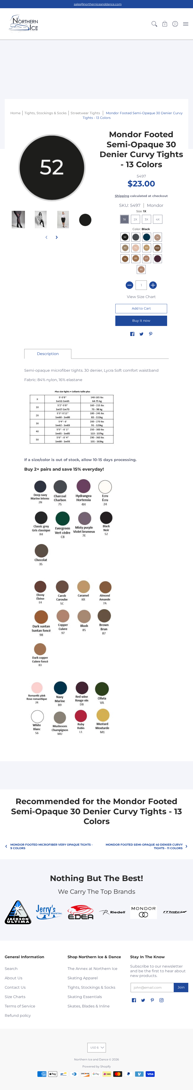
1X (124, 219)
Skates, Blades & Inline (89, 1006)
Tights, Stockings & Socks (91, 987)
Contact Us (15, 987)
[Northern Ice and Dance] (23, 24)
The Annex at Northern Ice (92, 968)
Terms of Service (20, 1006)
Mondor (155, 205)
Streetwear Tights (86, 113)
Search (11, 968)
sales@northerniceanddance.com (98, 4)
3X (146, 219)
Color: (141, 229)
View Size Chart (141, 297)
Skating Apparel (83, 978)
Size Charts (15, 997)
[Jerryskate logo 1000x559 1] (49, 912)
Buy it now (141, 320)
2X (135, 219)
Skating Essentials (85, 997)
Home (15, 113)
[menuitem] (154, 24)
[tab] (47, 354)
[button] (154, 24)
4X (158, 219)
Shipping (122, 196)
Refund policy (18, 1015)
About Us (13, 978)
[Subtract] (129, 285)
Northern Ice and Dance (91, 1059)
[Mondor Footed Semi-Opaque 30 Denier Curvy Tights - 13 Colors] (18, 219)
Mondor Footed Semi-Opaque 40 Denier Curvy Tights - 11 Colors (144, 846)
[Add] (153, 285)
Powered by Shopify (96, 1066)
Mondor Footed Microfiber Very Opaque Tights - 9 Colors (51, 846)
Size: (141, 211)
